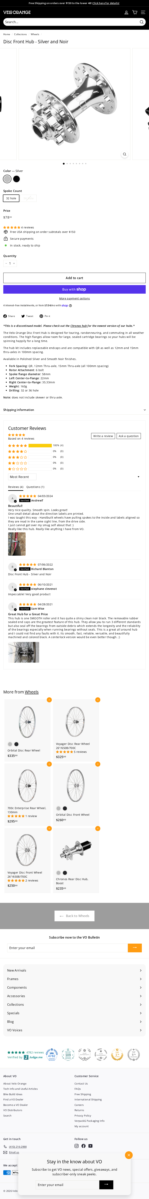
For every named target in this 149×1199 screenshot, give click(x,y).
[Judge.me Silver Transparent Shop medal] (101, 1054)
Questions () (35, 487)
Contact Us (81, 1083)
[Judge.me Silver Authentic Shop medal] (84, 1054)
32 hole (11, 198)
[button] (12, 227)
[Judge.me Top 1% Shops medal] (117, 1054)
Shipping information (18, 410)
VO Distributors (12, 1110)
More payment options (74, 298)
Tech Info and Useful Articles (20, 1089)
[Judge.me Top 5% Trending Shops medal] (133, 1054)
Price (6, 211)
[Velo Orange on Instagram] (76, 1146)
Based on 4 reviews (21, 438)
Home (6, 34)
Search (7, 1115)
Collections (20, 34)
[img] (28, 496)
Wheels (35, 34)
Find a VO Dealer (13, 1099)
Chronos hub (78, 326)
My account (81, 1126)
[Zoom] (124, 154)
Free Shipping (82, 1094)
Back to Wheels (77, 916)
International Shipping (88, 1099)
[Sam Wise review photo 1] (23, 652)
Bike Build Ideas (13, 1094)
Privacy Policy (82, 1115)
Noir (16, 179)
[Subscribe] (135, 948)
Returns (79, 1110)
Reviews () (15, 487)
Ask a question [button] (129, 436)
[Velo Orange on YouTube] (90, 1146)
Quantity (9, 256)
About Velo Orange (14, 1083)
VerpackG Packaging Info (89, 1121)
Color (13, 171)
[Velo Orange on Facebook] (83, 1146)
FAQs (77, 1089)
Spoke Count (12, 191)
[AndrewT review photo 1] (17, 544)
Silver (7, 179)
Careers (79, 1105)
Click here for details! (105, 3)
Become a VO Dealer (15, 1105)
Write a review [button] (103, 436)
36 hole (28, 198)
